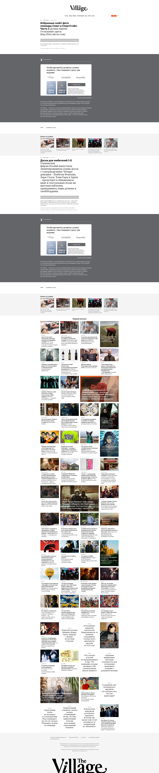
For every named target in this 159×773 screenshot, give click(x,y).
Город (66, 15)
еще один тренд (104, 554)
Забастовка (63, 472)
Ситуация (63, 444)
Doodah (50, 200)
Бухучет (62, 362)
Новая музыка (103, 417)
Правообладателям (73, 737)
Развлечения (80, 15)
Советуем (83, 417)
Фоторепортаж (65, 499)
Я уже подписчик (47, 59)
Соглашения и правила (94, 737)
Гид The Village (64, 335)
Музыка (42, 444)
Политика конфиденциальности (58, 737)
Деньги (42, 581)
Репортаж (43, 335)
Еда (86, 15)
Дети (93, 15)
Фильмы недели (64, 417)
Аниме (102, 444)
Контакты (83, 737)
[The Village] (79, 8)
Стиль (89, 15)
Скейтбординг (46, 20)
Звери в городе (84, 444)
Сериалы (43, 362)
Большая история (85, 388)
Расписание (63, 554)
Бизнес (74, 15)
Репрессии (43, 554)
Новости (69, 628)
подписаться (76, 84)
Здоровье (83, 335)
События (83, 691)
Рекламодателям (54, 739)
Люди (70, 15)
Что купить (83, 362)
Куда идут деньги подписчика (85, 97)
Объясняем (103, 335)
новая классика (44, 390)
